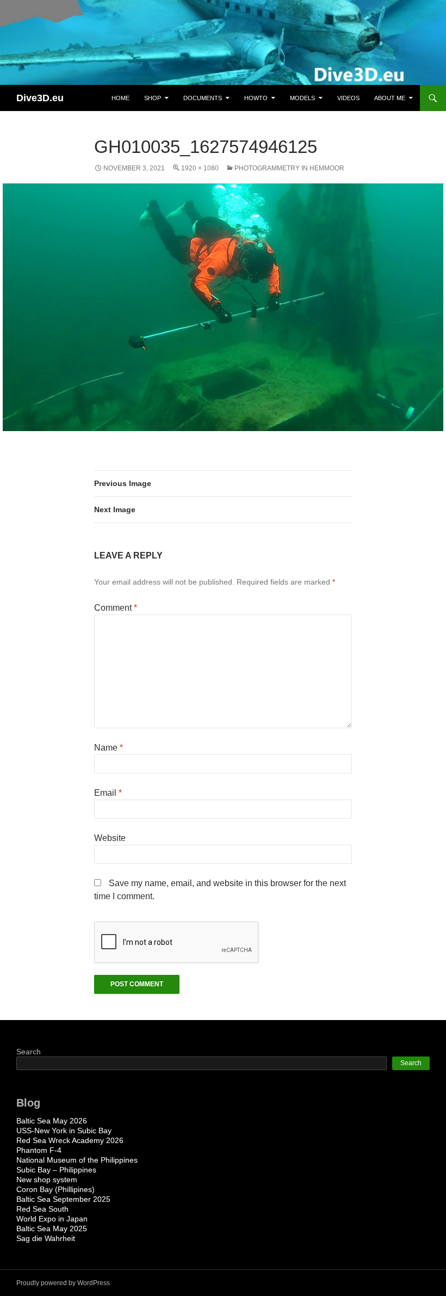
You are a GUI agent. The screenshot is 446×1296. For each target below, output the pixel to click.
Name (108, 747)
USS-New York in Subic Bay (64, 1130)
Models (302, 98)
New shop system (46, 1179)
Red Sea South (42, 1209)
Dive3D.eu (40, 98)
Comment (115, 607)
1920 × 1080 (200, 168)
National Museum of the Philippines (77, 1160)
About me (389, 98)
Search (28, 1051)
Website (110, 838)
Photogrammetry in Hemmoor (289, 168)
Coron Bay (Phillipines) (55, 1189)
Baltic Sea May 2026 (51, 1120)
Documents (202, 98)
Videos (348, 98)
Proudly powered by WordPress (63, 1283)
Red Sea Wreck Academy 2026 (69, 1140)
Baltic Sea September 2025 (63, 1199)
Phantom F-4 (38, 1150)
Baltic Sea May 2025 (51, 1228)
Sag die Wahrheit (45, 1238)
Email (108, 792)
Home (120, 98)
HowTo (256, 98)
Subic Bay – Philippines (56, 1169)
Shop (152, 98)
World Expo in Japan (52, 1218)
